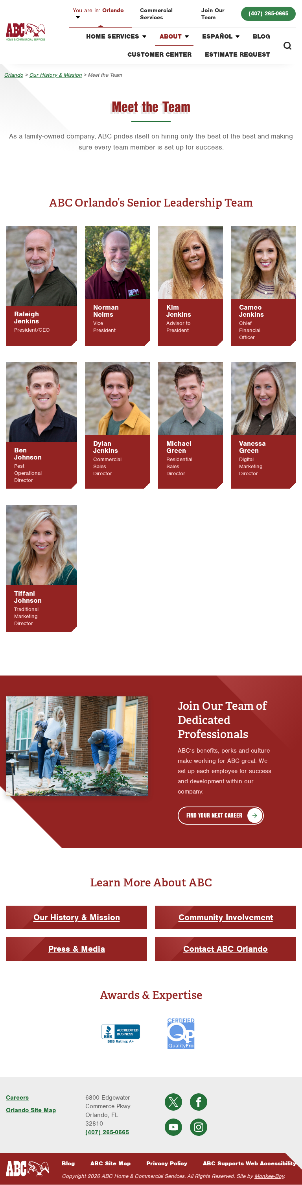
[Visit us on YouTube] (173, 1127)
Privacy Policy (166, 1163)
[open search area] (287, 45)
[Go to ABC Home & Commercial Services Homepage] (27, 1169)
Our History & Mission (55, 75)
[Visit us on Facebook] (198, 1102)
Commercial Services (156, 14)
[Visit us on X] (173, 1102)
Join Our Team (213, 14)
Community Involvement (226, 917)
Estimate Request (237, 55)
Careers (17, 1098)
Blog (261, 37)
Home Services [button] (112, 37)
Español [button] (217, 37)
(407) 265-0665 (268, 13)
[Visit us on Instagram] (198, 1127)
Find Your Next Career (214, 815)
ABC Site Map (110, 1163)
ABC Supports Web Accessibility (249, 1163)
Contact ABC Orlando (225, 948)
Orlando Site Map (31, 1110)
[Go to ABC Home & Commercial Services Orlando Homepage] (25, 32)
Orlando (98, 10)
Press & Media (76, 948)
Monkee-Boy (269, 1176)
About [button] (171, 37)
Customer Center (159, 55)
